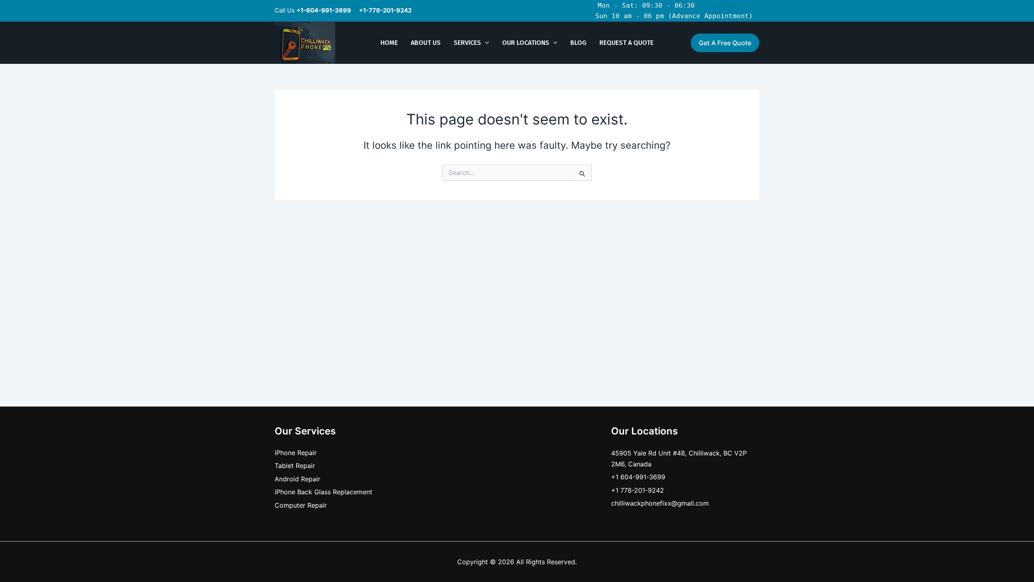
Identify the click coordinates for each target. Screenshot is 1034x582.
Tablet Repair (295, 466)
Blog (578, 42)
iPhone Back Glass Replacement (323, 492)
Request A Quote (626, 42)
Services (467, 42)
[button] (485, 43)
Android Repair (297, 479)
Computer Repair (301, 505)
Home (389, 42)
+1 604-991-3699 (638, 477)
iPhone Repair (296, 453)
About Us (426, 42)
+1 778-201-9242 (637, 490)
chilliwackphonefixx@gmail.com (660, 503)
